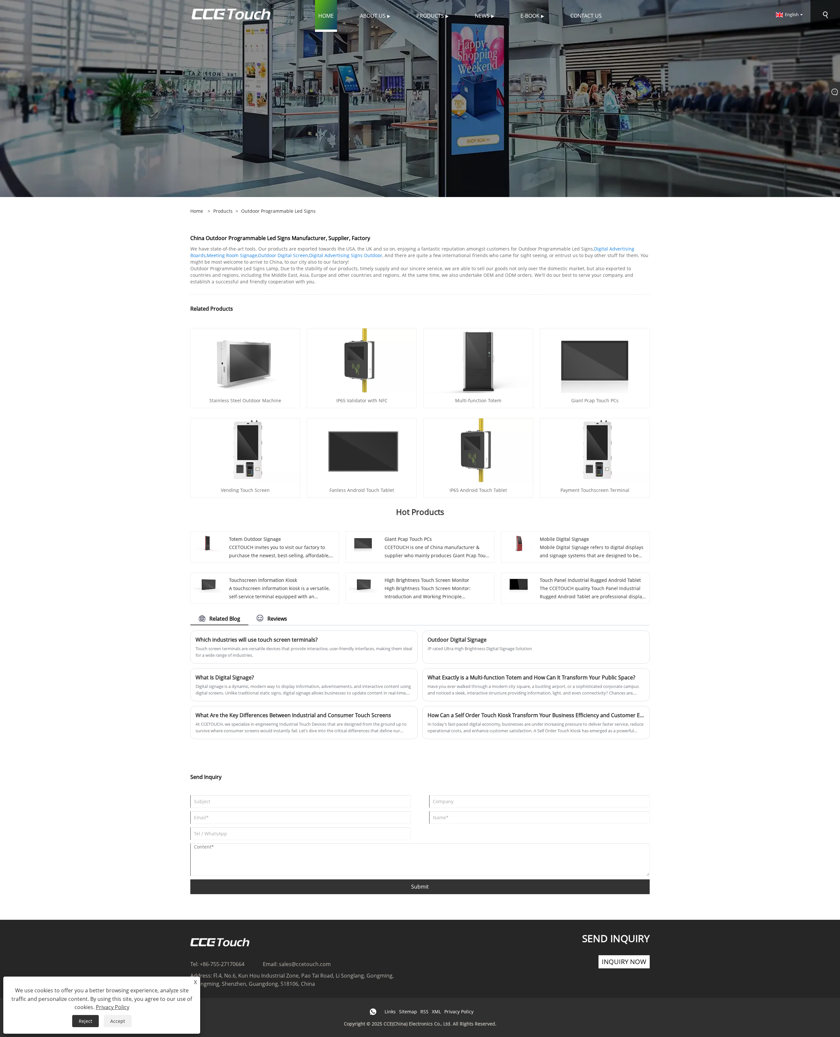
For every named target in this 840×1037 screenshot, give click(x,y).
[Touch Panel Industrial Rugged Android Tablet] (518, 584)
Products (223, 211)
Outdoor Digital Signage (457, 639)
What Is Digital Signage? (225, 677)
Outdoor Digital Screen (283, 255)
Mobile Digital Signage (564, 539)
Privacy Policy (458, 1011)
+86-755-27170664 (222, 964)
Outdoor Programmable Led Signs (278, 211)
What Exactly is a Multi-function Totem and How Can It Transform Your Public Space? (531, 677)
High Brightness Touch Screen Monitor (427, 580)
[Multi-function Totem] (478, 360)
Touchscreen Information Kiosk (263, 580)
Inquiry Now (624, 961)
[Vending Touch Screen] (245, 450)
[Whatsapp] (373, 1011)
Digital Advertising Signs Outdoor (345, 255)
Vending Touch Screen (245, 490)
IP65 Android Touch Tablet (478, 490)
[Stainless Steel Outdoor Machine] (245, 360)
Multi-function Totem (478, 400)
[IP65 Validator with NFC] (361, 360)
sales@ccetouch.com (305, 964)
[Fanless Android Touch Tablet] (361, 450)
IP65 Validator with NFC (362, 400)
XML (436, 1011)
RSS (424, 1011)
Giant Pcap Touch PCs (595, 400)
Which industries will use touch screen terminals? (257, 639)
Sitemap (408, 1011)
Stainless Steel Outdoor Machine (245, 400)
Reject (85, 1021)
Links (390, 1011)
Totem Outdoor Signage (255, 539)
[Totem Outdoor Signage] (208, 543)
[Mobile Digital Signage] (518, 543)
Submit (420, 886)
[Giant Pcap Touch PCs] (594, 360)
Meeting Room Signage (232, 255)
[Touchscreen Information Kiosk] (208, 584)
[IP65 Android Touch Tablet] (478, 450)
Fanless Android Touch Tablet (361, 490)
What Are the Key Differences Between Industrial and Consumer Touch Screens (293, 715)
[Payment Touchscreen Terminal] (594, 450)
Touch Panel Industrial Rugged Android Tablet (590, 580)
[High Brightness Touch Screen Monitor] (363, 584)
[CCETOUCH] (231, 14)
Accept (117, 1021)
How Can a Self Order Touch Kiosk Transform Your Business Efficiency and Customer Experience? (536, 715)
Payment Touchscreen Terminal (594, 490)
